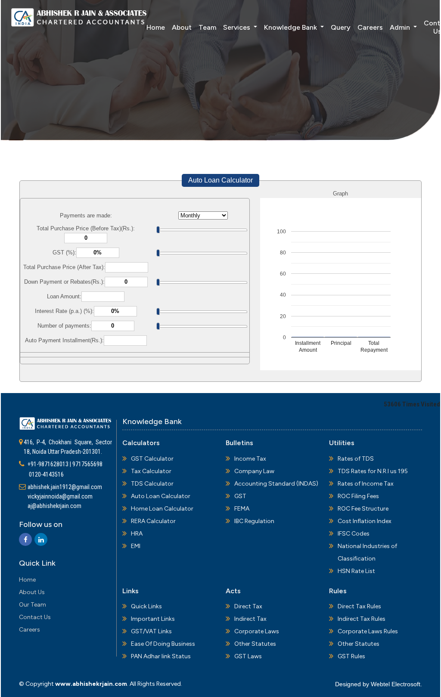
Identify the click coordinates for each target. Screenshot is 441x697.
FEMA (241, 508)
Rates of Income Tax (366, 483)
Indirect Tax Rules (361, 619)
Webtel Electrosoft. (396, 684)
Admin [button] (401, 27)
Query (341, 27)
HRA (137, 533)
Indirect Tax (250, 619)
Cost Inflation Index (364, 521)
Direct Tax (248, 606)
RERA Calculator (153, 521)
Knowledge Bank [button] (291, 27)
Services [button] (237, 27)
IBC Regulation (254, 521)
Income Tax (250, 458)
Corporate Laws (256, 631)
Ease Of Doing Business (163, 643)
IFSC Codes (354, 533)
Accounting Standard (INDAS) (276, 483)
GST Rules (351, 656)
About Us (32, 592)
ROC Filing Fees (358, 496)
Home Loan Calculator (162, 508)
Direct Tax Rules (359, 606)
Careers (370, 27)
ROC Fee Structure (363, 508)
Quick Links (146, 606)
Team (207, 27)
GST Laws (248, 656)
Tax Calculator (151, 471)
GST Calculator (152, 458)
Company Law (254, 471)
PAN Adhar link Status (161, 656)
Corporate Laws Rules (368, 631)
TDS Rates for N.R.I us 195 (373, 471)
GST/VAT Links (151, 631)
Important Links (153, 619)
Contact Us (35, 617)
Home (155, 27)
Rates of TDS (356, 458)
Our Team (32, 604)
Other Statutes (255, 643)
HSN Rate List (356, 571)
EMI (135, 546)
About (182, 27)
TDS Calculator (152, 483)
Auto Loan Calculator (220, 180)
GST (240, 496)
